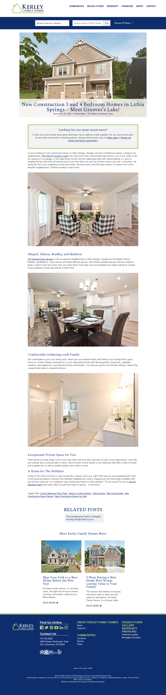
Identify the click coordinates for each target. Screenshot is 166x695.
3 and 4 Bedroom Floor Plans (53, 493)
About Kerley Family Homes (97, 622)
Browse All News (123, 23)
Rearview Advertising (96, 682)
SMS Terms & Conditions (82, 679)
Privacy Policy (133, 678)
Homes (80, 641)
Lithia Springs (98, 493)
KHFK (90, 668)
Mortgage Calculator (131, 637)
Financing (127, 6)
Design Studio (95, 6)
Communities (76, 6)
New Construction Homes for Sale (71, 496)
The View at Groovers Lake (100, 114)
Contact (151, 6)
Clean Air (81, 628)
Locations (81, 638)
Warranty (113, 6)
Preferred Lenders (130, 634)
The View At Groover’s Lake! (55, 156)
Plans (80, 644)
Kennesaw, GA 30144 (55, 644)
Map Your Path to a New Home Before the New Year (60, 580)
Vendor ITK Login (80, 668)
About (139, 6)
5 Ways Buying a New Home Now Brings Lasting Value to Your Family (101, 582)
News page (112, 137)
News (79, 625)
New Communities (115, 493)
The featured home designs (40, 259)
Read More (49, 603)
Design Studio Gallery (132, 624)
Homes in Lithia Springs (80, 493)
